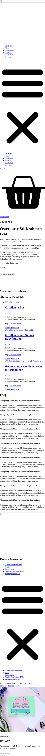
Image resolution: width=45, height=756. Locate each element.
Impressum (9, 569)
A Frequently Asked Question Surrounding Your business (20, 401)
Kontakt (8, 57)
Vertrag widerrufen (12, 574)
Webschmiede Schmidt (12, 686)
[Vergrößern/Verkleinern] (1, 753)
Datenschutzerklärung (13, 565)
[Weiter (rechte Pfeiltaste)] (3, 755)
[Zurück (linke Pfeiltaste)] (1, 755)
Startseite (8, 46)
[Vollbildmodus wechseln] (3, 753)
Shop (7, 48)
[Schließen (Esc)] (9, 753)
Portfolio (8, 52)
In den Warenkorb (7, 274)
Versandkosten (15, 323)
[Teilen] (6, 753)
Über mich (9, 55)
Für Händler (10, 50)
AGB (7, 567)
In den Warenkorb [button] (12, 328)
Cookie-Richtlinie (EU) (14, 571)
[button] (22, 105)
